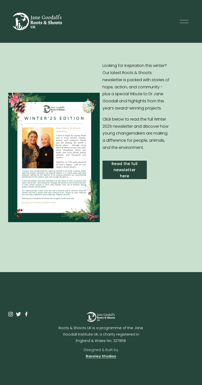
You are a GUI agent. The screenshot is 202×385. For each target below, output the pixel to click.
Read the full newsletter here (124, 170)
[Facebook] (26, 314)
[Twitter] (18, 314)
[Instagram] (10, 314)
